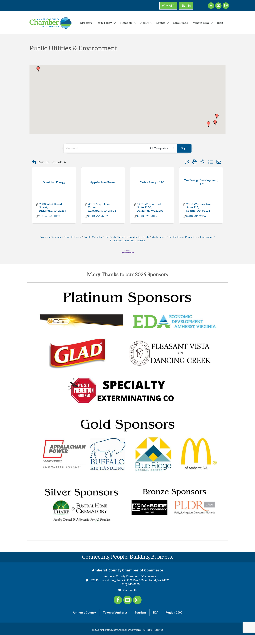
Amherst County (84, 612)
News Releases (72, 237)
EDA (155, 612)
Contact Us (191, 237)
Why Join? (168, 5)
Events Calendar (92, 237)
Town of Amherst (115, 612)
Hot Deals (110, 237)
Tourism (140, 612)
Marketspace (158, 237)
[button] (208, 124)
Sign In (186, 5)
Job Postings (176, 237)
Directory (86, 23)
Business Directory (50, 237)
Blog (220, 23)
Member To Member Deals (133, 237)
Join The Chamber (134, 240)
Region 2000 (173, 612)
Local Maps (180, 23)
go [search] (185, 148)
